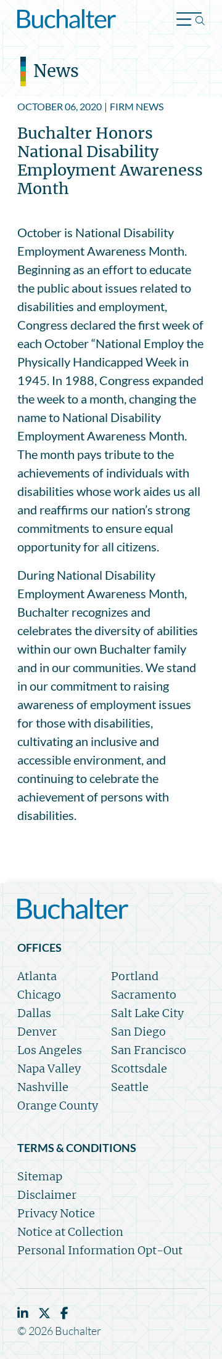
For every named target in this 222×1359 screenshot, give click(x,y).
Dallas (34, 1013)
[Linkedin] (22, 1313)
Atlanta (37, 976)
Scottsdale (139, 1068)
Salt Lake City (147, 1013)
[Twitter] (44, 1313)
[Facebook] (64, 1313)
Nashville (42, 1087)
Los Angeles (49, 1050)
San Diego (138, 1031)
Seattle (130, 1087)
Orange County (57, 1105)
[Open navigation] (190, 20)
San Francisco (148, 1050)
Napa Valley (49, 1068)
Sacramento (143, 995)
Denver (37, 1031)
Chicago (39, 995)
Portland (134, 976)
